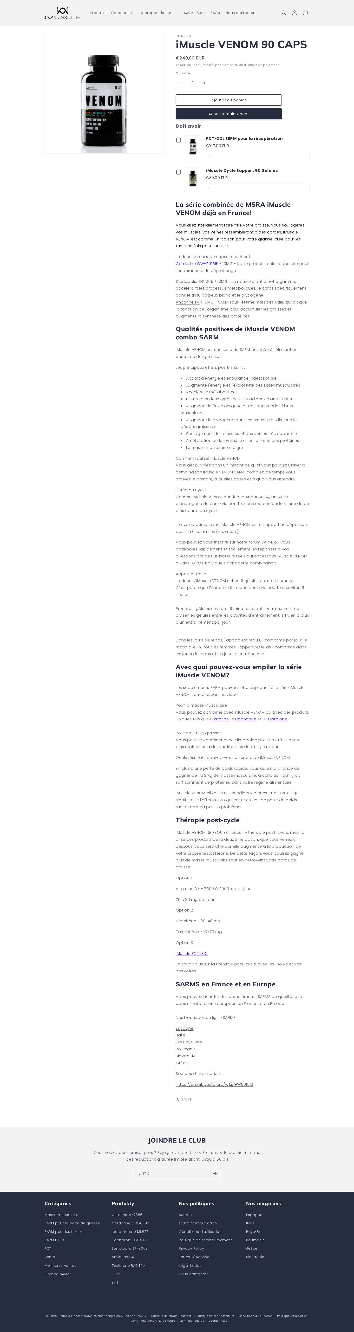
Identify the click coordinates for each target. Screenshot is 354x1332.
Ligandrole (245, 719)
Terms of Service (194, 1256)
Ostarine (220, 719)
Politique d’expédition (292, 1316)
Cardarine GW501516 (130, 1223)
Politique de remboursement (205, 1240)
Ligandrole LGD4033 (130, 1240)
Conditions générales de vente (153, 1321)
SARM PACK (54, 1240)
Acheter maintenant (229, 113)
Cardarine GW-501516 (197, 263)
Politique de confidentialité (215, 1316)
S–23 (116, 1274)
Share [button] (186, 1099)
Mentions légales (191, 1321)
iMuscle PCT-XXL (192, 953)
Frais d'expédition (215, 65)
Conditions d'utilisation (200, 1231)
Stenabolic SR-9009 (130, 1248)
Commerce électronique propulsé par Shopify (113, 1316)
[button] (123, 13)
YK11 (115, 1282)
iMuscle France (70, 1316)
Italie (180, 1035)
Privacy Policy (191, 1248)
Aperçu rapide (193, 145)
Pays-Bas (255, 1231)
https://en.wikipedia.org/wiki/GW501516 (214, 1084)
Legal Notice (190, 1265)
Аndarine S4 (123, 1256)
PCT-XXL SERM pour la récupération (244, 138)
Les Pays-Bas (189, 1042)
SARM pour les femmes (66, 1231)
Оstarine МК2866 (127, 1214)
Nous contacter (193, 1274)
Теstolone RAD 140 (128, 1265)
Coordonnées (218, 1321)
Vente (50, 1256)
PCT (48, 1248)
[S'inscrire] (215, 1173)
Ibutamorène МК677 (130, 1231)
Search (185, 1214)
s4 (197, 302)
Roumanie (186, 1049)
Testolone (277, 719)
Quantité (183, 73)
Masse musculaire (62, 1214)
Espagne (184, 1028)
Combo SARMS (58, 1274)
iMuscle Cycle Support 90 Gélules (242, 170)
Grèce (182, 1063)
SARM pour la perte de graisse (72, 1223)
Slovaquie (186, 1056)
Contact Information (198, 1223)
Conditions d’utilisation (256, 1316)
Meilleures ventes (60, 1265)
